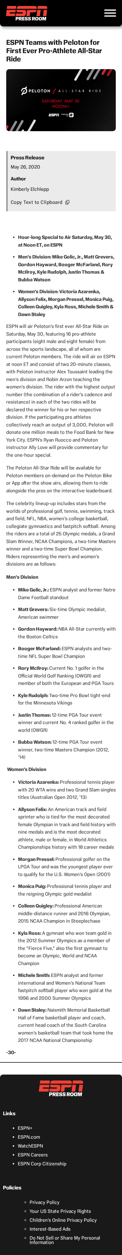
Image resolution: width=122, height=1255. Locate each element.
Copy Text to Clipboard (36, 202)
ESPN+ (25, 1128)
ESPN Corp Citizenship (42, 1164)
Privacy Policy (45, 1202)
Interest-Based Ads (50, 1229)
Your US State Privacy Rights (60, 1211)
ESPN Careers (33, 1155)
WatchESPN (30, 1146)
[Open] (110, 13)
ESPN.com (29, 1137)
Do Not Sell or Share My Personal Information (65, 1240)
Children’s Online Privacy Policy (63, 1220)
